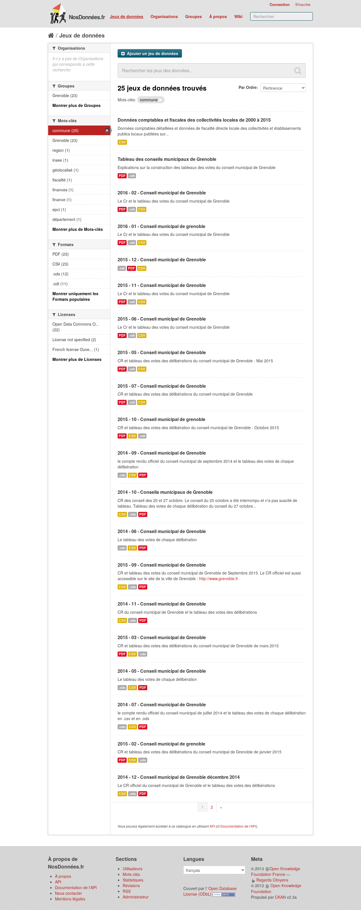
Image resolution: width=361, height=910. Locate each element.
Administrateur (136, 897)
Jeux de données (126, 16)
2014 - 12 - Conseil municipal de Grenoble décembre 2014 (179, 777)
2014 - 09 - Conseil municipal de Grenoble (162, 452)
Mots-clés (131, 874)
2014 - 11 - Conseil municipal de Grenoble (162, 603)
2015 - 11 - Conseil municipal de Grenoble (162, 285)
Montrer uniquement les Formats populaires (75, 296)
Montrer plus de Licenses (77, 359)
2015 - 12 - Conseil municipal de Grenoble (162, 259)
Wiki (238, 16)
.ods (122, 475)
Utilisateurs (132, 868)
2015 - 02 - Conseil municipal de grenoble (161, 743)
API (212, 826)
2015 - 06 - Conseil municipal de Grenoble (162, 318)
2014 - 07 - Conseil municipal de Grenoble (162, 704)
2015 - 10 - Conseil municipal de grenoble (161, 419)
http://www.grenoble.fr (218, 578)
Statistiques (133, 880)
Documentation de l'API (238, 826)
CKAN (280, 897)
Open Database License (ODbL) (210, 891)
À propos (218, 16)
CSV (122, 142)
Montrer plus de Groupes (76, 105)
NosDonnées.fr (87, 17)
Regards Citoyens (272, 880)
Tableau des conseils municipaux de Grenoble (167, 159)
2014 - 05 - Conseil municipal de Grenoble (162, 671)
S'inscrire (302, 4)
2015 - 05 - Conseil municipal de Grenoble (162, 352)
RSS (127, 891)
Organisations (164, 16)
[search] (297, 70)
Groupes (193, 16)
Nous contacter (68, 893)
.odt (132, 175)
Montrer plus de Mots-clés (77, 229)
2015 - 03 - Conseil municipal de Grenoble (162, 637)
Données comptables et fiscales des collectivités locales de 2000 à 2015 (194, 120)
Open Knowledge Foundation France (275, 871)
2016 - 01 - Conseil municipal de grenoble (161, 226)
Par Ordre (248, 87)
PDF (122, 175)
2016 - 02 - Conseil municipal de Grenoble (162, 192)
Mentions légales (70, 899)
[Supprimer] (160, 100)
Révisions (131, 885)
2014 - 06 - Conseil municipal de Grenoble (162, 531)
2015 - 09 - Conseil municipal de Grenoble (162, 565)
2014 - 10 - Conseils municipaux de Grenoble (165, 492)
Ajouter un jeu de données (152, 53)
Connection (280, 4)
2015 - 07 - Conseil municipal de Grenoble (162, 386)
